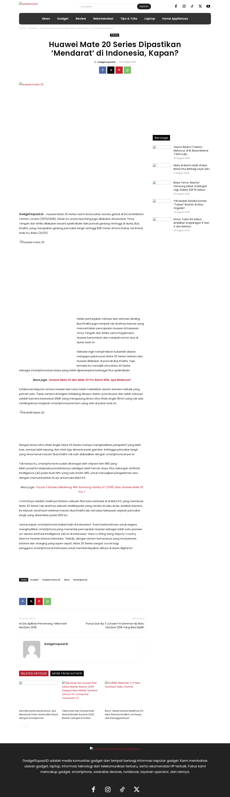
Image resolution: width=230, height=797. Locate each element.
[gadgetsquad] (40, 6)
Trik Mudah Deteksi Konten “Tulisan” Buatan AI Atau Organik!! (190, 204)
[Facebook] (176, 6)
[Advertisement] (46, 340)
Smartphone (80, 579)
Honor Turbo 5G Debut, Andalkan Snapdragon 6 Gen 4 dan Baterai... (191, 222)
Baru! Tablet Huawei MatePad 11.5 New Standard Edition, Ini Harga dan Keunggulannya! (124, 714)
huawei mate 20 (51, 579)
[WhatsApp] (127, 70)
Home (22, 28)
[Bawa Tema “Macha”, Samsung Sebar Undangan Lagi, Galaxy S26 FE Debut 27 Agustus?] (162, 187)
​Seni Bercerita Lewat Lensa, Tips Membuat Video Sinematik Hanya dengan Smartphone (38, 714)
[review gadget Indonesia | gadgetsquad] (115, 749)
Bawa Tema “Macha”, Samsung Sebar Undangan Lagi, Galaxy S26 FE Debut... (190, 186)
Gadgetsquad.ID (106, 62)
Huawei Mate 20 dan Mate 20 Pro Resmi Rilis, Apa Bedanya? (89, 380)
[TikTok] (192, 6)
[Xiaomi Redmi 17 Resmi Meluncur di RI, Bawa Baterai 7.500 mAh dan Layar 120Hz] (162, 151)
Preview (33, 28)
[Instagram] (184, 6)
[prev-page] (21, 725)
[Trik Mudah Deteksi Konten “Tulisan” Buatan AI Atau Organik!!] (162, 205)
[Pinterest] (119, 70)
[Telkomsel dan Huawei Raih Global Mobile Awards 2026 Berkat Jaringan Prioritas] (81, 694)
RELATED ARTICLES (34, 673)
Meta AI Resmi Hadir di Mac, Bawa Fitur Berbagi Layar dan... (192, 167)
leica (66, 579)
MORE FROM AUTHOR (67, 673)
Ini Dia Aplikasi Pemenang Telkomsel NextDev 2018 (43, 625)
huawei (34, 579)
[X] (200, 6)
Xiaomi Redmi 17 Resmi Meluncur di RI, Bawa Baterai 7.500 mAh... (191, 150)
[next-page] (27, 725)
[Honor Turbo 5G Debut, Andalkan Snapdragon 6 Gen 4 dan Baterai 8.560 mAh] (162, 223)
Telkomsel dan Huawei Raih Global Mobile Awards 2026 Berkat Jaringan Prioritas (78, 714)
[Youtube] (208, 6)
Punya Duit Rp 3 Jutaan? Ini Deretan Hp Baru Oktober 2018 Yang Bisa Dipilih (115, 625)
